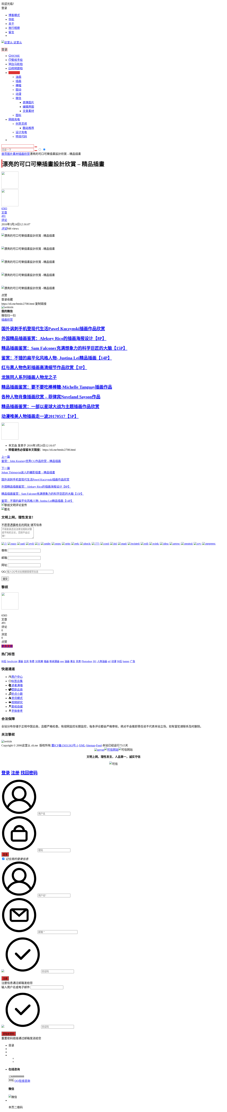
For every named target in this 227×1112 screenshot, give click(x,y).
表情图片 (28, 102)
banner (126, 661)
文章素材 (28, 110)
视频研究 (17, 702)
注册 (15, 773)
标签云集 (17, 681)
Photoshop (87, 661)
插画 (18, 81)
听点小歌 (17, 693)
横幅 (18, 85)
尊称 (4, 550)
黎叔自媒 (17, 706)
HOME (15, 55)
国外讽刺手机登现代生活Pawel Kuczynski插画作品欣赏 (53, 328)
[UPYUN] (99, 749)
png (62, 661)
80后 (3, 661)
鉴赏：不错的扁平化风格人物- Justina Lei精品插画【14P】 (56, 358)
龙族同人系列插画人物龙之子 (29, 377)
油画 (18, 76)
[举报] (111, 749)
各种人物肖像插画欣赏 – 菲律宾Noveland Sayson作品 (50, 396)
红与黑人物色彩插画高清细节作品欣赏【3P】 (44, 367)
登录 (5, 773)
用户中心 (17, 676)
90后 (119, 661)
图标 (18, 115)
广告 (132, 661)
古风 (26, 661)
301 (94, 661)
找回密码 (29, 773)
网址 (4, 565)
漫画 (20, 661)
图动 (18, 89)
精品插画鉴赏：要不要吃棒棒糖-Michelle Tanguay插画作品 (56, 387)
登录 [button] (4, 8)
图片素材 (12, 153)
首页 (4, 153)
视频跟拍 (17, 68)
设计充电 (21, 132)
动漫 (18, 93)
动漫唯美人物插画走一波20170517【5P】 (40, 416)
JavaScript (12, 661)
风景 (78, 661)
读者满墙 (17, 685)
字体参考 (17, 710)
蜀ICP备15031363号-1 (64, 745)
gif (109, 661)
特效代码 (21, 136)
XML (82, 745)
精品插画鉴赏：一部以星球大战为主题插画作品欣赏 (50, 406)
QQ (3, 571)
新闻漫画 (54, 661)
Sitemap (90, 745)
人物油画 (102, 661)
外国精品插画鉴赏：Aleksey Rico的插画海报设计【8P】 (53, 338)
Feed (99, 745)
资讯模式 (17, 698)
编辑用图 (28, 106)
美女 (72, 661)
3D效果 (39, 661)
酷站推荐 (28, 127)
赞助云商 (17, 689)
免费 (31, 661)
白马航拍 (17, 64)
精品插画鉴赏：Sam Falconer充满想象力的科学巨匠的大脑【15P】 (64, 348)
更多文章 (7, 646)
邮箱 (4, 557)
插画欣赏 (24, 153)
